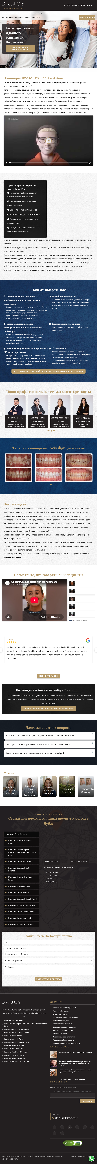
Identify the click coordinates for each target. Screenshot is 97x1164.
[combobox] (8, 948)
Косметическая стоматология (65, 1017)
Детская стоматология (62, 1024)
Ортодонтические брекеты (64, 1008)
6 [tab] (54, 430)
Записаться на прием (87, 17)
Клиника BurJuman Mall (13, 1049)
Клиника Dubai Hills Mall (14, 1045)
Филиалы (35, 17)
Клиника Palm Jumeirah (13, 1020)
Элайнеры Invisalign (61, 1011)
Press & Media (79, 1079)
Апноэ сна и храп (60, 1034)
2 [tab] (48, 430)
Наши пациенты (66, 13)
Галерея (54, 13)
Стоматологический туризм (12, 17)
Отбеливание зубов (61, 1021)
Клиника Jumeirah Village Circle (16, 1042)
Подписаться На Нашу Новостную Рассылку (72, 1092)
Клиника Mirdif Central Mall (15, 1055)
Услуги (46, 13)
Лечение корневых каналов (64, 1027)
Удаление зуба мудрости (63, 1040)
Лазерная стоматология (63, 1030)
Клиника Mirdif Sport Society (16, 1052)
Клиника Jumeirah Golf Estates (16, 1062)
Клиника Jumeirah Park (13, 1039)
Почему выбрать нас (23, 13)
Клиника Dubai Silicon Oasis (15, 1058)
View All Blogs (66, 1079)
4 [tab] (51, 430)
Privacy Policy (76, 1156)
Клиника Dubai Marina (13, 1036)
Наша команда (37, 13)
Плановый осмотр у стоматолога (66, 1043)
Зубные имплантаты (61, 1014)
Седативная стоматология (64, 1037)
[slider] (48, 163)
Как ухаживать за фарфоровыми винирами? (76, 1052)
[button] (90, 5)
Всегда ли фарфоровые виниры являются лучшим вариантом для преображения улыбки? (75, 1063)
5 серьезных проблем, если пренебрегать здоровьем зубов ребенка (75, 1071)
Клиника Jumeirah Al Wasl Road (16, 1029)
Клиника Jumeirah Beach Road (16, 1032)
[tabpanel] (15, 411)
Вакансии (27, 17)
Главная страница (8, 13)
